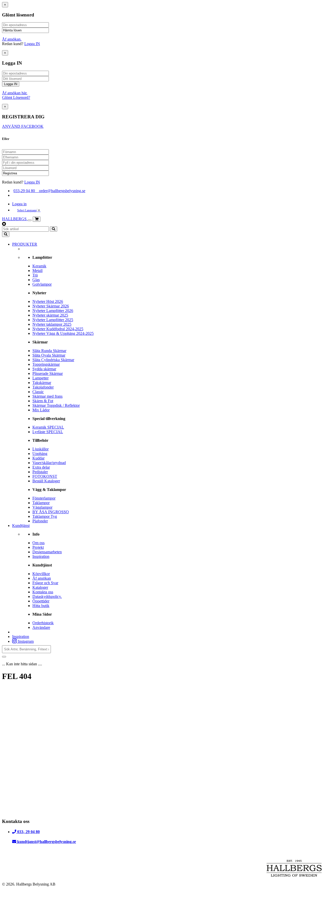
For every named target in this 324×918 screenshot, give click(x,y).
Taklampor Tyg (44, 516)
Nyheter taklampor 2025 (51, 324)
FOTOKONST (44, 476)
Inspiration (40, 556)
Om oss (38, 543)
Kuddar (38, 458)
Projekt (38, 547)
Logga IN (32, 44)
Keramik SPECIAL (48, 427)
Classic (38, 392)
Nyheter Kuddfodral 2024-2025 (57, 329)
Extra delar (41, 467)
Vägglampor (42, 507)
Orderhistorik (43, 623)
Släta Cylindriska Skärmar (53, 360)
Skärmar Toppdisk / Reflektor (56, 405)
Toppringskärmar (46, 364)
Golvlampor (42, 284)
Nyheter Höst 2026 (47, 301)
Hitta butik (40, 605)
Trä (35, 275)
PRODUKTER (24, 244)
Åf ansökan (41, 578)
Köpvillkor (41, 574)
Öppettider (40, 601)
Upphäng (39, 453)
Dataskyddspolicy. (47, 596)
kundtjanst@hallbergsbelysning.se (46, 841)
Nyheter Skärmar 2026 (50, 306)
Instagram (25, 641)
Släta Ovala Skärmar (48, 355)
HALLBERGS (15, 219)
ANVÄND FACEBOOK (23, 126)
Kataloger (40, 587)
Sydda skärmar (44, 369)
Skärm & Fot (42, 401)
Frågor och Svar (45, 583)
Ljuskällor (40, 449)
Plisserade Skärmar (47, 373)
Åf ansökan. (12, 39)
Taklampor (41, 503)
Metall (37, 270)
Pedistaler (40, 472)
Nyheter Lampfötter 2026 (52, 310)
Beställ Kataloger (46, 481)
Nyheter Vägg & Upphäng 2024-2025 (63, 333)
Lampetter (40, 378)
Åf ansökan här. (14, 93)
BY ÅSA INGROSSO (50, 512)
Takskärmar (41, 382)
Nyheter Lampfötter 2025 (52, 320)
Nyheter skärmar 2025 (50, 315)
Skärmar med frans (47, 396)
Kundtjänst (21, 525)
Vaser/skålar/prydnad (49, 463)
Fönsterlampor (43, 498)
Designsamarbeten (47, 552)
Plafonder (40, 521)
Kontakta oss (42, 592)
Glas (36, 280)
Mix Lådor (41, 410)
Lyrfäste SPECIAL (47, 432)
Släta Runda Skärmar (49, 350)
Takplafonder (43, 387)
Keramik (39, 266)
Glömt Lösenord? (16, 97)
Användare (41, 627)
